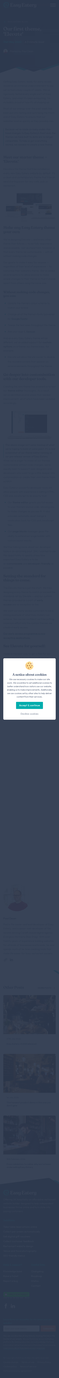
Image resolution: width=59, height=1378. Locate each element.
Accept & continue (29, 705)
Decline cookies (29, 713)
